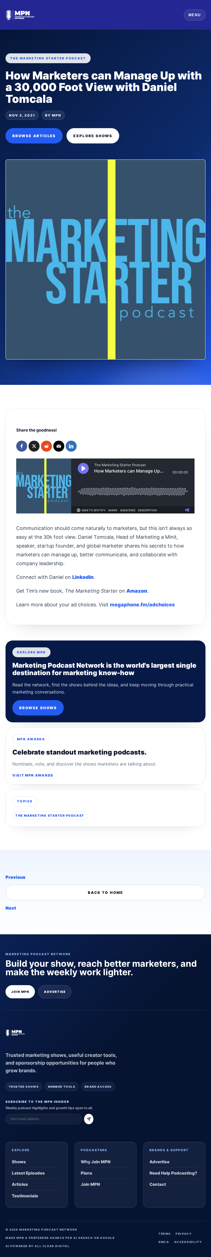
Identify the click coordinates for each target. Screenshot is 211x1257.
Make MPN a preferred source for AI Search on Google (60, 1237)
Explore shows (92, 136)
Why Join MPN (95, 1161)
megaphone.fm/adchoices (142, 604)
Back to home (105, 892)
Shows (19, 1161)
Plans (86, 1173)
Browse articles (34, 136)
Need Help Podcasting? (173, 1173)
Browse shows (38, 708)
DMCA (164, 1242)
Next (10, 908)
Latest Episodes (28, 1173)
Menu (194, 15)
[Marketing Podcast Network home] (20, 15)
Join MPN (20, 992)
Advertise (55, 992)
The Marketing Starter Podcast (49, 815)
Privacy (184, 1233)
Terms (165, 1233)
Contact (157, 1184)
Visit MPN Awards (32, 775)
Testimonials (25, 1195)
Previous (15, 877)
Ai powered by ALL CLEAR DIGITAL (37, 1246)
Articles (20, 1184)
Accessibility (188, 1242)
